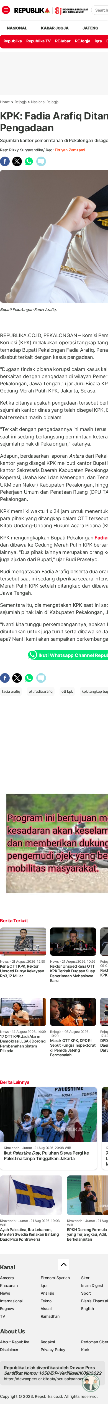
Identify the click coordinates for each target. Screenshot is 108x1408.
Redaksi (48, 1341)
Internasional (11, 1300)
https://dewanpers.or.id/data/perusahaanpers (45, 1378)
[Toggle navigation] (6, 10)
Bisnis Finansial (94, 1300)
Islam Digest (92, 1285)
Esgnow (7, 1308)
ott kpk (67, 691)
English (87, 1308)
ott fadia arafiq (41, 691)
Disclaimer (9, 1349)
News (5, 1293)
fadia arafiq (11, 691)
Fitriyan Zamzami (70, 150)
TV (2, 1316)
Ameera (7, 1277)
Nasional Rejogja (44, 102)
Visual (46, 1308)
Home (5, 102)
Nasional (17, 28)
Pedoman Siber (94, 1341)
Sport (86, 1293)
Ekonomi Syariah (55, 1277)
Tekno (46, 1300)
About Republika (14, 1341)
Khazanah (8, 1285)
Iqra (44, 1285)
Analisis (47, 1293)
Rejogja (21, 102)
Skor (85, 1277)
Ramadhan (50, 1316)
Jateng (90, 28)
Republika (13, 41)
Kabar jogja (55, 28)
